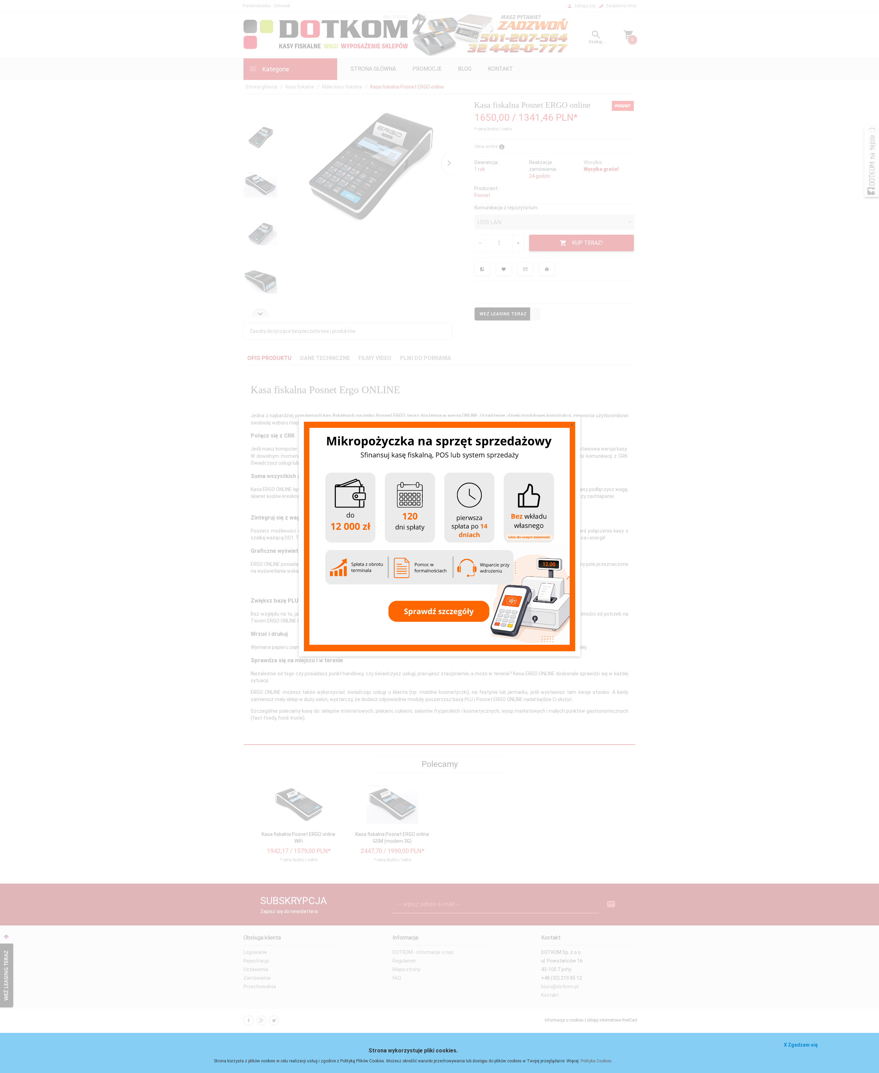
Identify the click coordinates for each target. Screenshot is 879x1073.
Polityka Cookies (596, 1061)
